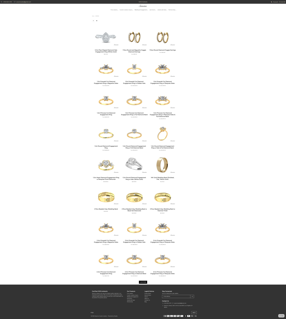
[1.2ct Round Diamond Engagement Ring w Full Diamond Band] (134, 134)
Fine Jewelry (114, 9)
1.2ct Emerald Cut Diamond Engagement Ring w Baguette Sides (106, 82)
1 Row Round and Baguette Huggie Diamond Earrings (134, 51)
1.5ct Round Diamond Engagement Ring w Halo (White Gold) (134, 178)
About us (147, 298)
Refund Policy (148, 295)
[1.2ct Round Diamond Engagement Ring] (106, 134)
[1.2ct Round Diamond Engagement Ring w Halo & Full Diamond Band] (162, 134)
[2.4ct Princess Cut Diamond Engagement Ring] (106, 259)
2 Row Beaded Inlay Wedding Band (106, 209)
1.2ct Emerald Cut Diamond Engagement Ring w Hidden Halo (134, 82)
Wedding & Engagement (141, 9)
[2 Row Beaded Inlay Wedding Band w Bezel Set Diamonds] (134, 196)
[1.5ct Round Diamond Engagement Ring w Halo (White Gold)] (134, 165)
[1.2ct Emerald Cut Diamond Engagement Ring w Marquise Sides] (162, 69)
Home (93, 16)
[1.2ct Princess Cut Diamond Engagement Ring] (106, 100)
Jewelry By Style (161, 9)
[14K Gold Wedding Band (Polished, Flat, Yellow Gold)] (162, 165)
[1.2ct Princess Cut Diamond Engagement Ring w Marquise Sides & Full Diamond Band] (162, 100)
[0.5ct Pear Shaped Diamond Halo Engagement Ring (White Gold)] (106, 37)
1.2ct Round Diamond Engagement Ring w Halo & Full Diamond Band (162, 147)
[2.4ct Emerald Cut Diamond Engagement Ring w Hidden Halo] (134, 228)
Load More (143, 282)
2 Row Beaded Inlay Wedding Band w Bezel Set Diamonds (134, 210)
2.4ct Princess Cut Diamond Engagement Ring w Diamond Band (134, 272)
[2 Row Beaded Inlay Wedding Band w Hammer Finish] (162, 196)
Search (146, 296)
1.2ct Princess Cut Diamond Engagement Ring (106, 114)
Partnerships (172, 9)
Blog (146, 301)
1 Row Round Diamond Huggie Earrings (162, 50)
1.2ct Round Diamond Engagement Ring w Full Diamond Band (134, 147)
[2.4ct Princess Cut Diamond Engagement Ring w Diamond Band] (134, 259)
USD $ (194, 312)
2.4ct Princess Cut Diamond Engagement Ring (106, 272)
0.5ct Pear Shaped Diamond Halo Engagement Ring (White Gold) (106, 51)
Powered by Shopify (112, 316)
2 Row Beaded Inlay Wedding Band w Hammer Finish (162, 210)
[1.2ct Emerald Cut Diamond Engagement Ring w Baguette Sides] (106, 69)
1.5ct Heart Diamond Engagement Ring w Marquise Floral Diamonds (106, 178)
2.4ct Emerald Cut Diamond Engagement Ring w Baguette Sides (106, 241)
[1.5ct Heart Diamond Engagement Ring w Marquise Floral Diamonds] (106, 165)
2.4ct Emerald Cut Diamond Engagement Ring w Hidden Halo (134, 241)
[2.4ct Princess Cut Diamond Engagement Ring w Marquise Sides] (162, 259)
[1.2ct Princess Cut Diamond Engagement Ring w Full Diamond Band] (134, 100)
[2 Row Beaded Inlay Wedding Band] (106, 196)
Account (275, 2)
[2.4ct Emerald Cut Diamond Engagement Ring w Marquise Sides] (162, 228)
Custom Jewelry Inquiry (126, 9)
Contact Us (147, 300)
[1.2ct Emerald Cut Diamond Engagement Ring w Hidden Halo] (134, 69)
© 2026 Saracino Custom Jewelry (99, 316)
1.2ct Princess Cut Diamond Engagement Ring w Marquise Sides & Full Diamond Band (162, 114)
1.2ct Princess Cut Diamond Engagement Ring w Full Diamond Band (134, 114)
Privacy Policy (148, 293)
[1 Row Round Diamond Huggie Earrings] (162, 37)
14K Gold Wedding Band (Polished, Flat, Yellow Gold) (162, 178)
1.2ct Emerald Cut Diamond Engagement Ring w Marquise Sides (163, 82)
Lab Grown (152, 9)
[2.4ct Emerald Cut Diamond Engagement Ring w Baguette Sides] (106, 228)
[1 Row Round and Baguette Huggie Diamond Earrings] (134, 37)
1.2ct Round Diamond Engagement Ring (106, 147)
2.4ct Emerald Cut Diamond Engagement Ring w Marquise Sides (163, 241)
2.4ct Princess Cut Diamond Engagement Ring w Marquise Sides (163, 272)
